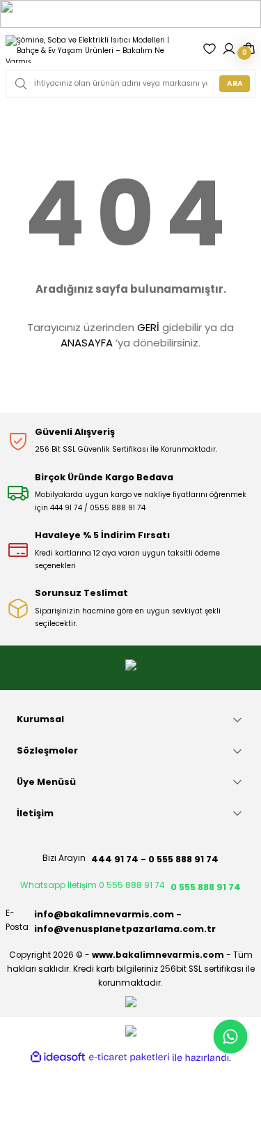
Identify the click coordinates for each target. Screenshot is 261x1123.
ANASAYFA (87, 342)
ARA (235, 83)
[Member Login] (229, 49)
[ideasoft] (58, 1057)
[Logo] (98, 49)
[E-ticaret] (129, 1058)
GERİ (148, 327)
